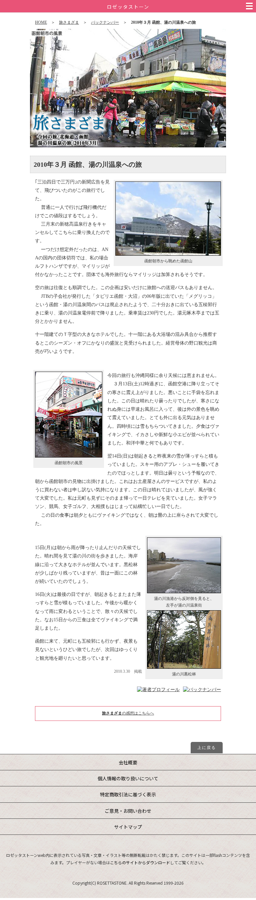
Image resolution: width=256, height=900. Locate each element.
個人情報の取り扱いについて (128, 778)
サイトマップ (128, 826)
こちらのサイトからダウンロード (140, 862)
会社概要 (128, 762)
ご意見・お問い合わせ (128, 810)
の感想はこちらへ (128, 713)
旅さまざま (69, 22)
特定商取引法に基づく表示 (128, 794)
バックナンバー (105, 22)
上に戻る (206, 747)
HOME (41, 22)
